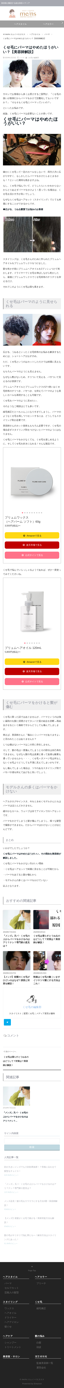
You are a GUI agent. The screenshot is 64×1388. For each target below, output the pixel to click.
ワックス (9, 1308)
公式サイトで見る (34, 555)
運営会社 (41, 1367)
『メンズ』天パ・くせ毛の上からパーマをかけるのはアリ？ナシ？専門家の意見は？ (16, 940)
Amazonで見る (34, 535)
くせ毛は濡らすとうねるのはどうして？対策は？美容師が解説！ (46, 939)
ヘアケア (8, 1336)
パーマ (21, 57)
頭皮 (38, 1347)
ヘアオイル (10, 1313)
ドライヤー (10, 1317)
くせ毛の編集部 (33, 57)
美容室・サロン (11, 1356)
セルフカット (11, 1288)
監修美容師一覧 (44, 1363)
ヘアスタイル (20, 24)
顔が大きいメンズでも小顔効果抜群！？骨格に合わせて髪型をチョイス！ (30, 1169)
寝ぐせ (8, 1326)
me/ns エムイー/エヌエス (33, 1379)
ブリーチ (41, 1283)
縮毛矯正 (41, 1308)
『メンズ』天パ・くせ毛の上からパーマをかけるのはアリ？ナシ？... (15, 1116)
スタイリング (10, 1302)
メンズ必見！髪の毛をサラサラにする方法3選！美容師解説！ (30, 1203)
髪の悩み (40, 1336)
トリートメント (12, 1347)
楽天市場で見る (34, 545)
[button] (58, 481)
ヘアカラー (48, 24)
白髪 (38, 1342)
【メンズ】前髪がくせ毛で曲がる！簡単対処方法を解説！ (29, 1220)
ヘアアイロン (11, 1322)
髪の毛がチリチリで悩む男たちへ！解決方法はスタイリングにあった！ (30, 1237)
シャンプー (10, 1342)
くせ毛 (38, 1302)
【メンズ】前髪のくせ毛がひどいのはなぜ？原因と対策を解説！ (16, 980)
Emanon (38, 1384)
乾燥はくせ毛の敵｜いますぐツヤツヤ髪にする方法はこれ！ (46, 980)
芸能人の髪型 (11, 1292)
